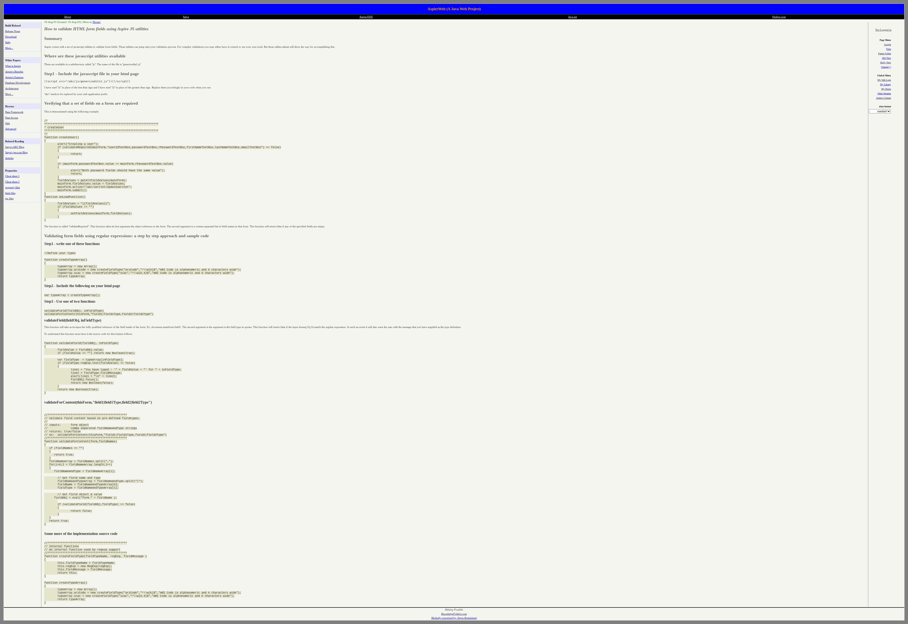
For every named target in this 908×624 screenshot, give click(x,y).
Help (7, 42)
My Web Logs (884, 80)
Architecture (12, 88)
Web (7, 123)
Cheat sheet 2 (12, 181)
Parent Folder (884, 53)
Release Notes (12, 31)
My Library (885, 84)
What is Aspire (13, 66)
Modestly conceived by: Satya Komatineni (454, 618)
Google (887, 44)
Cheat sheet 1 (12, 176)
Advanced (10, 128)
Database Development (17, 82)
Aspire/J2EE (366, 16)
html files (10, 193)
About (67, 16)
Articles (9, 158)
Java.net (572, 16)
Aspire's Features (14, 77)
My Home (886, 89)
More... (9, 48)
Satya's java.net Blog (16, 152)
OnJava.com (779, 16)
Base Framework (14, 112)
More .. (9, 94)
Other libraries (884, 93)
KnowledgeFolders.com (454, 614)
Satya (186, 16)
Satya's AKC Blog (14, 147)
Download (11, 36)
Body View (885, 62)
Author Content (883, 98)
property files (12, 187)
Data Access (11, 117)
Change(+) (886, 67)
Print (888, 49)
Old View (886, 58)
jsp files (9, 198)
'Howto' (96, 22)
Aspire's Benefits (14, 71)
